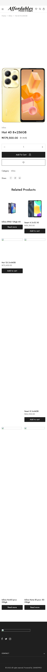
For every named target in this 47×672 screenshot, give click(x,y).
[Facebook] (2, 639)
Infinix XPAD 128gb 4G (11, 221)
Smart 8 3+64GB (31, 411)
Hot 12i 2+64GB (9, 262)
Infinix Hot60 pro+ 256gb (9, 600)
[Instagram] (9, 639)
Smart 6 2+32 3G (31, 222)
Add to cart (21, 154)
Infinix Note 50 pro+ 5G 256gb (34, 600)
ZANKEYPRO (37, 668)
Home (4, 16)
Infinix (10, 16)
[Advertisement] (23, 43)
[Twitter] (6, 639)
